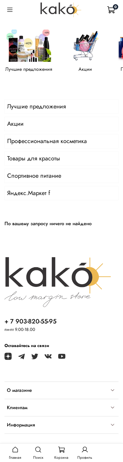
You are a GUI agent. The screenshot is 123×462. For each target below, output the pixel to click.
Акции (85, 69)
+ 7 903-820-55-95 (30, 321)
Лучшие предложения (28, 69)
